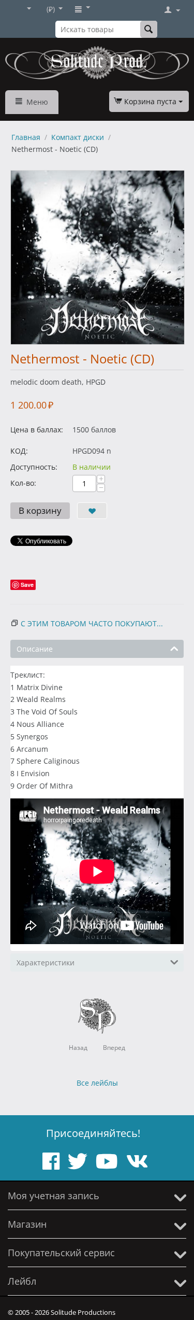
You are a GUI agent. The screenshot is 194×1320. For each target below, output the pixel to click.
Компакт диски (77, 137)
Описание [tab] (35, 649)
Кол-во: (23, 483)
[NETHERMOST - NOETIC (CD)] (97, 257)
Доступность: (33, 467)
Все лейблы (97, 1083)
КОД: (19, 451)
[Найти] (148, 29)
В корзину (40, 510)
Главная (25, 137)
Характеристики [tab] (45, 962)
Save (27, 584)
